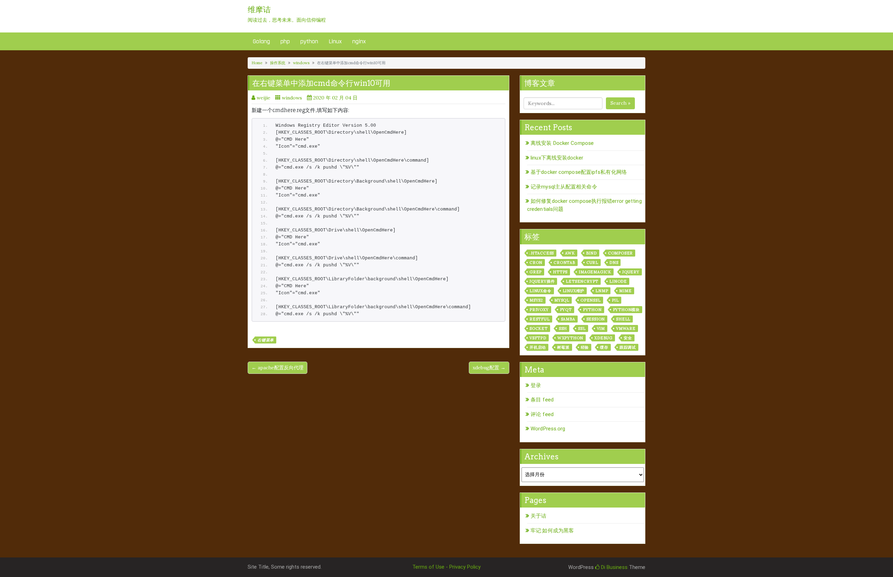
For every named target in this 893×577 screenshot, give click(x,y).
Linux (335, 41)
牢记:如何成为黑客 (552, 530)
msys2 (536, 300)
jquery (630, 271)
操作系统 (277, 62)
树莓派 (563, 347)
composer (620, 253)
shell (623, 319)
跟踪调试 (628, 347)
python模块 (626, 309)
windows (301, 62)
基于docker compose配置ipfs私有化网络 (579, 172)
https (560, 271)
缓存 (604, 347)
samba (568, 319)
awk (570, 253)
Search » (620, 103)
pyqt (566, 309)
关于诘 (538, 516)
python (309, 41)
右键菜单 (265, 340)
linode (618, 281)
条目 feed (542, 400)
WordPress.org (548, 429)
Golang (261, 41)
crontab (564, 262)
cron (536, 262)
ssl (581, 328)
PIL (615, 300)
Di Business (614, 567)
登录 (536, 385)
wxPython (570, 337)
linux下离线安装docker (557, 158)
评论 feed (542, 414)
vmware (626, 328)
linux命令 (540, 290)
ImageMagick (595, 271)
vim (601, 328)
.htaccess (542, 253)
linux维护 (574, 290)
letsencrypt (582, 281)
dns (613, 262)
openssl (590, 300)
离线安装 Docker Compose (562, 143)
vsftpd (538, 337)
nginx (359, 41)
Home (257, 62)
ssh (563, 328)
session (595, 319)
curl (592, 262)
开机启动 (538, 347)
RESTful (540, 319)
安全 (628, 337)
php (285, 41)
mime (625, 290)
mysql (561, 300)
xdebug (603, 337)
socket (539, 328)
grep (536, 271)
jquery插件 (542, 281)
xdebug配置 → (489, 367)
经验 (585, 347)
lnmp (601, 290)
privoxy (539, 309)
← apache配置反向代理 (277, 367)
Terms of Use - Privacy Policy (446, 567)
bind (591, 253)
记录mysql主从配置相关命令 (564, 187)
